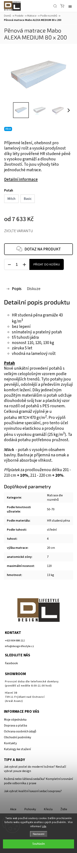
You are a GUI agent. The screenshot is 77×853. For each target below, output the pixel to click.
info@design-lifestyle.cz (19, 646)
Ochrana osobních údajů (20, 731)
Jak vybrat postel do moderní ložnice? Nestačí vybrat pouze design (35, 769)
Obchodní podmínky (17, 737)
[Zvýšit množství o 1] (24, 264)
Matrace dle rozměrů (55, 497)
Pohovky (30, 809)
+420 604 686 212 (15, 640)
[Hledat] (55, 6)
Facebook (11, 663)
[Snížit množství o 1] (9, 264)
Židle (63, 809)
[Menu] (70, 6)
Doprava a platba (15, 725)
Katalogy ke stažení (17, 749)
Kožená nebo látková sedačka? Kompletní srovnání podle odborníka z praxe (38, 781)
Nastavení (38, 834)
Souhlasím (38, 844)
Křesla (48, 809)
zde (44, 826)
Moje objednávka (15, 719)
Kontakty (10, 743)
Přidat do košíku (46, 264)
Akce (13, 809)
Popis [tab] (17, 289)
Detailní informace (21, 179)
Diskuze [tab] (33, 289)
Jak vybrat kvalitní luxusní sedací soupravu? (33, 791)
